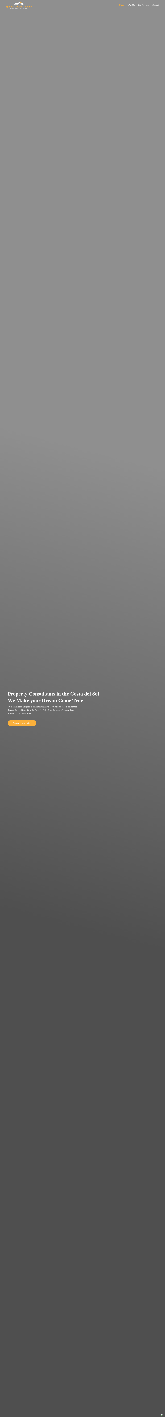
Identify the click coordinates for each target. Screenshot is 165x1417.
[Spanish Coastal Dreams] (19, 5)
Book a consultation (22, 723)
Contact (155, 5)
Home (121, 5)
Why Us (131, 5)
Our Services (143, 5)
